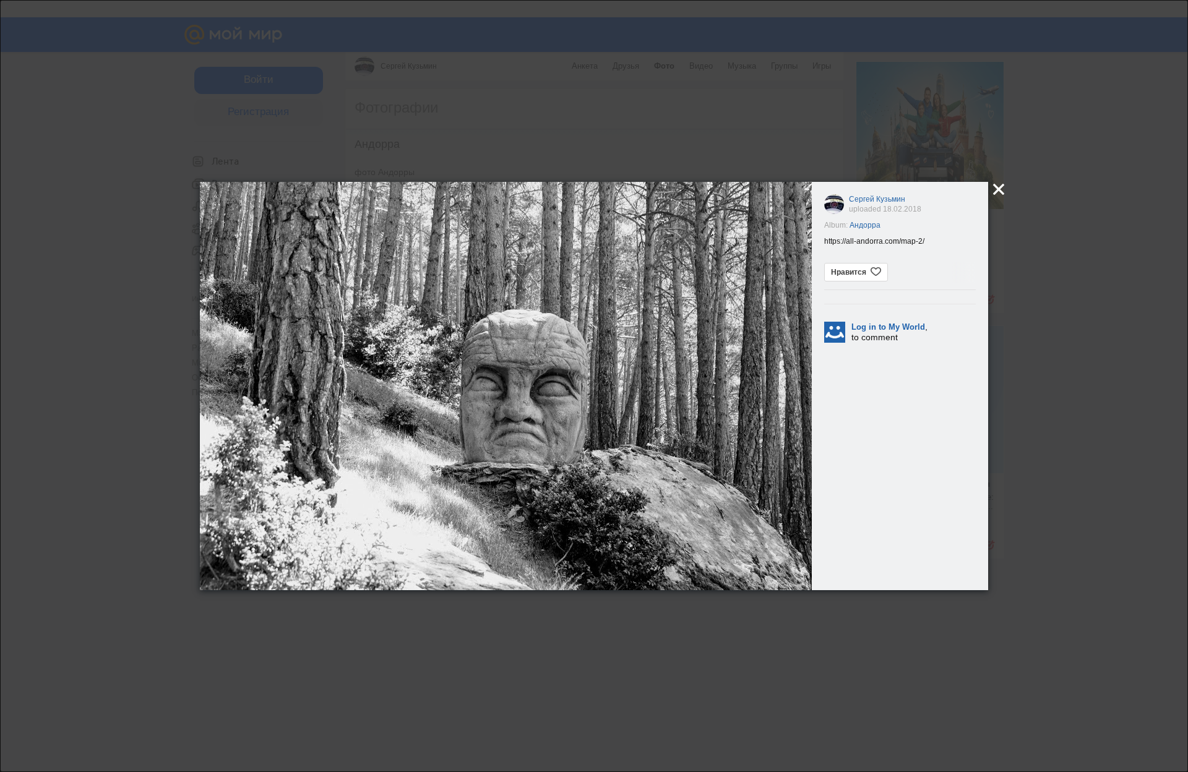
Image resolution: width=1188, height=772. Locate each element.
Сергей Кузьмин (877, 199)
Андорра (865, 225)
